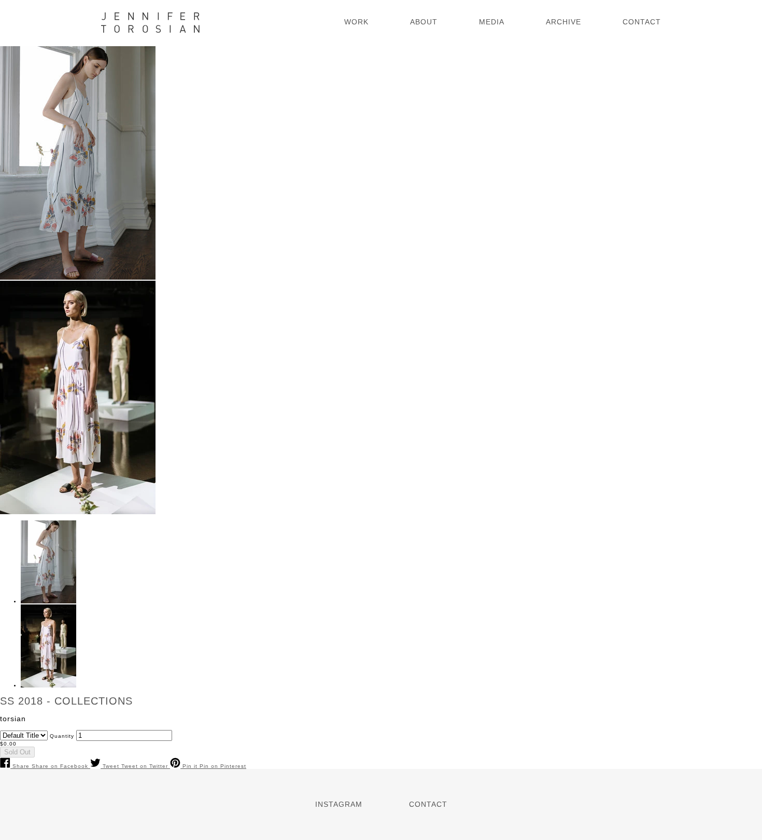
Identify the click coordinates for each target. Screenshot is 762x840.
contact (428, 804)
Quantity (62, 736)
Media (491, 22)
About (424, 22)
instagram (338, 804)
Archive (563, 22)
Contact (642, 22)
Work (356, 22)
